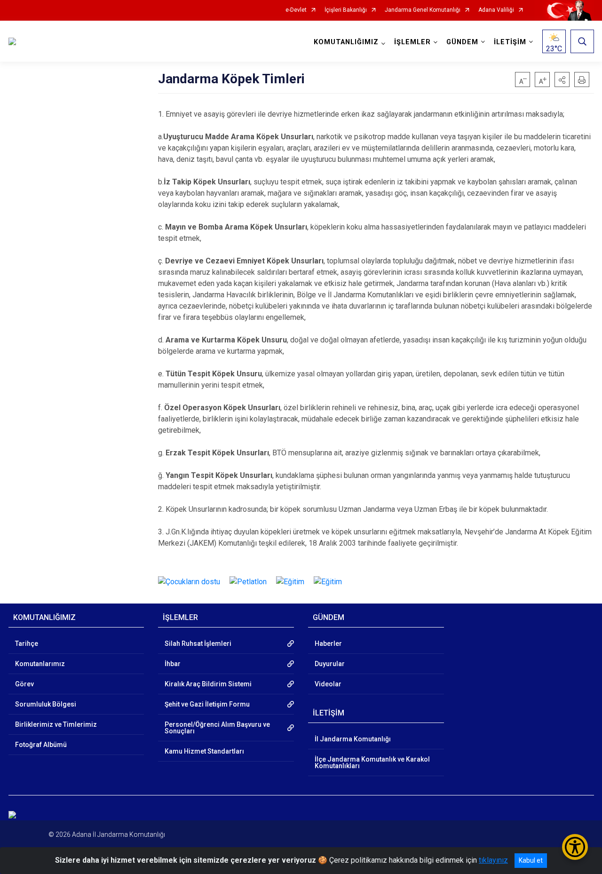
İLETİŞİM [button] (510, 42)
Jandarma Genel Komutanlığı (422, 10)
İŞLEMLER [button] (412, 42)
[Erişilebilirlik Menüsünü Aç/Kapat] (575, 847)
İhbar (173, 663)
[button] (562, 79)
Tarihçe (26, 643)
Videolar (328, 684)
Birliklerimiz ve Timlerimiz (56, 724)
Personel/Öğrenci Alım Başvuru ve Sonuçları (217, 728)
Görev (24, 684)
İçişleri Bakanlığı (346, 10)
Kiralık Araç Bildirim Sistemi (208, 684)
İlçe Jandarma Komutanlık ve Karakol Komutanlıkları (372, 762)
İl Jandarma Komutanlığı (353, 739)
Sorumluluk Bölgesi (45, 704)
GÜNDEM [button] (462, 42)
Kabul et (531, 860)
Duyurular (330, 663)
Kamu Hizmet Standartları (204, 751)
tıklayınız (493, 860)
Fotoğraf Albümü (41, 744)
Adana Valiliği (496, 10)
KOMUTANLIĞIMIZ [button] (346, 42)
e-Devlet (296, 10)
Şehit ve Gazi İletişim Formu (207, 704)
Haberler (328, 643)
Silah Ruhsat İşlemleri (198, 643)
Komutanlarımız (40, 663)
